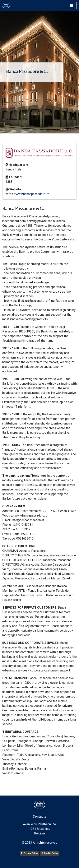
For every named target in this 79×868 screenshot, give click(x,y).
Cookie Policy (51, 853)
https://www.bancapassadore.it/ (27, 194)
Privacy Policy (31, 853)
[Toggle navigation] (71, 5)
